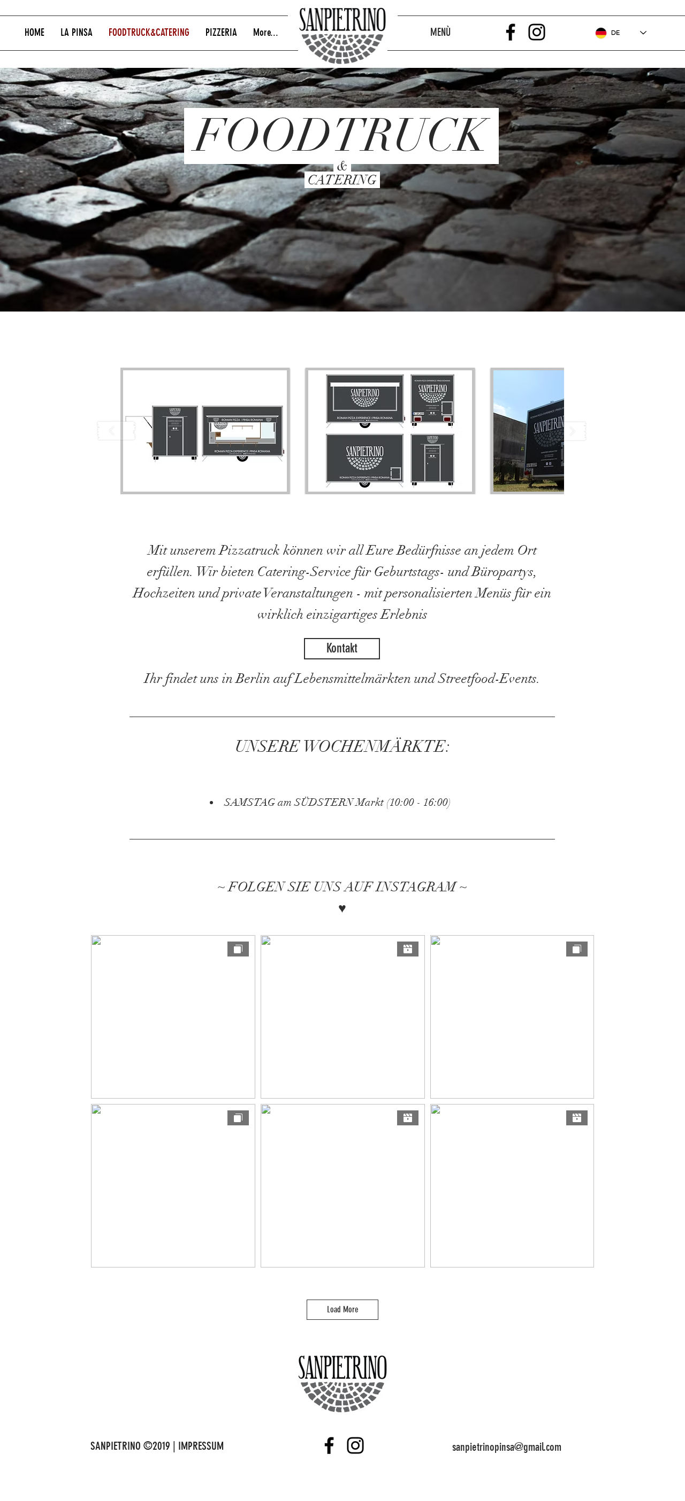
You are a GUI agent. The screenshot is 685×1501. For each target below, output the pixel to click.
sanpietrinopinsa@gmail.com (506, 1446)
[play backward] (116, 431)
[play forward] (567, 431)
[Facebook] (510, 32)
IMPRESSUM (201, 1445)
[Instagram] (537, 32)
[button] (205, 431)
